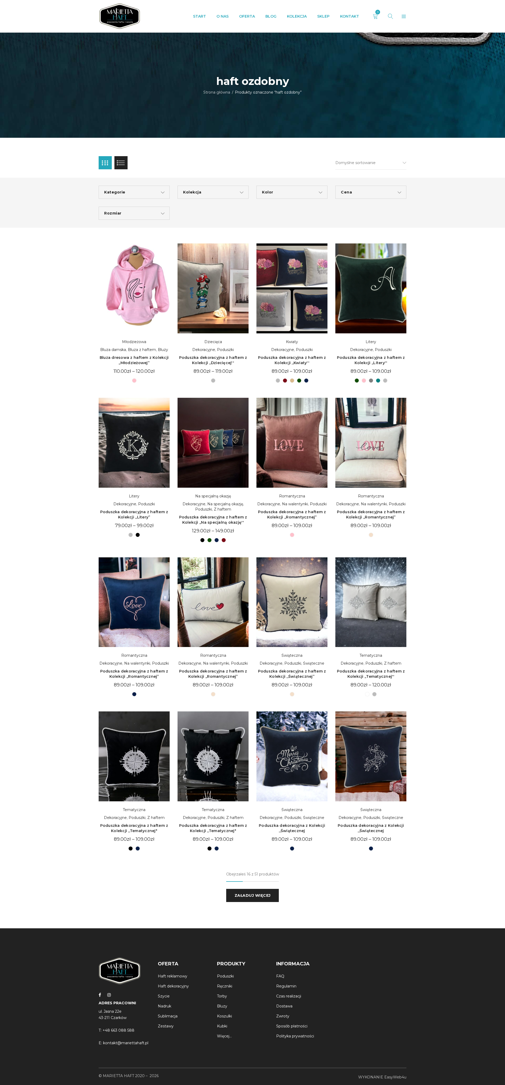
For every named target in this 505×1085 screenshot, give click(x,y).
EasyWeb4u (395, 1077)
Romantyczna (292, 496)
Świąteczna (291, 655)
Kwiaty (292, 341)
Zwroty (282, 1016)
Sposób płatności (291, 1026)
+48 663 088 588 (118, 1030)
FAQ (280, 976)
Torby (222, 996)
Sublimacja (168, 1016)
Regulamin (286, 986)
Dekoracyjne (203, 349)
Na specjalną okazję (213, 496)
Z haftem (222, 509)
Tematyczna (371, 655)
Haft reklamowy (172, 976)
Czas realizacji (288, 996)
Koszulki (224, 1016)
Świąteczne (313, 663)
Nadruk (164, 1006)
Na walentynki (295, 504)
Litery (371, 341)
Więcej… (224, 1036)
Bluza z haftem (142, 349)
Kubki (222, 1026)
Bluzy (163, 349)
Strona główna (216, 92)
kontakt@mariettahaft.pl (125, 1043)
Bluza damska (113, 349)
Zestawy (166, 1026)
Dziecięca (213, 341)
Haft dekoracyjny (173, 986)
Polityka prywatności (295, 1036)
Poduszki (225, 349)
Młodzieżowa (134, 341)
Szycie (164, 996)
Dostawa (284, 1006)
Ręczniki (224, 986)
